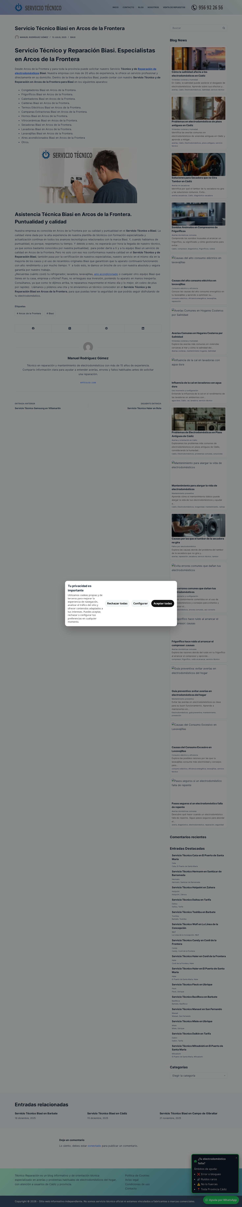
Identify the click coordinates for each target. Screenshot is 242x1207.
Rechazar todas (117, 603)
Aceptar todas (163, 603)
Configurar (140, 603)
